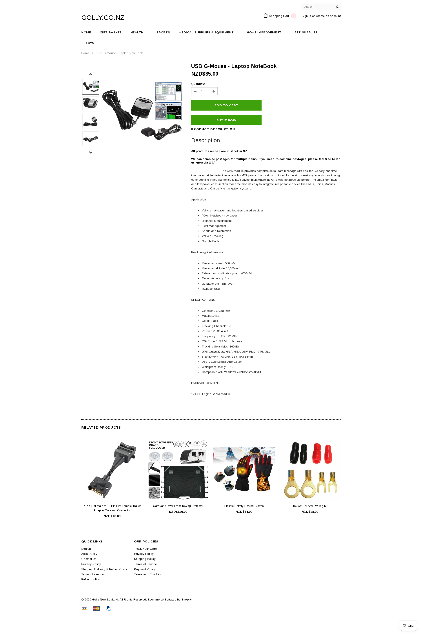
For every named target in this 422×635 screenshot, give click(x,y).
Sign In (306, 16)
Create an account (328, 16)
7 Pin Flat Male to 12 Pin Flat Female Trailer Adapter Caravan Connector (112, 508)
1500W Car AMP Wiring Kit (310, 506)
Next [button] (91, 152)
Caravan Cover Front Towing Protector (178, 506)
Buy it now (226, 120)
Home (85, 53)
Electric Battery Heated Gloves (244, 506)
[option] (142, 111)
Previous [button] (91, 74)
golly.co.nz (102, 17)
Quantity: (198, 84)
